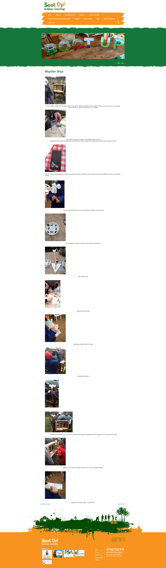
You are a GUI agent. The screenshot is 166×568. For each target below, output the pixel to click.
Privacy (97, 552)
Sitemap (97, 560)
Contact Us (51, 22)
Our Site (82, 15)
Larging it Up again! (45, 504)
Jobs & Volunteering (109, 19)
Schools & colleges (94, 15)
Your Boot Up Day (70, 15)
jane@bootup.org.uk (114, 552)
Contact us (98, 554)
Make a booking (88, 19)
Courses (76, 19)
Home (49, 15)
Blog (98, 19)
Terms (96, 549)
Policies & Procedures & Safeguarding (59, 19)
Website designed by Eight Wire (114, 556)
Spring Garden (121, 504)
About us (58, 15)
